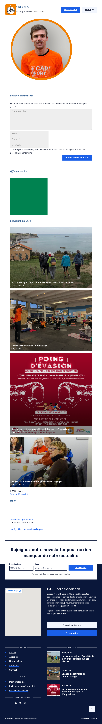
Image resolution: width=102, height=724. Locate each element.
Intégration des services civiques (27, 526)
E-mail (37, 564)
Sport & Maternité (19, 494)
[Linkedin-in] (16, 703)
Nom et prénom (15, 564)
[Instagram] (25, 703)
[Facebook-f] (30, 703)
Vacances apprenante (22, 516)
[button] (72, 633)
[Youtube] (20, 703)
